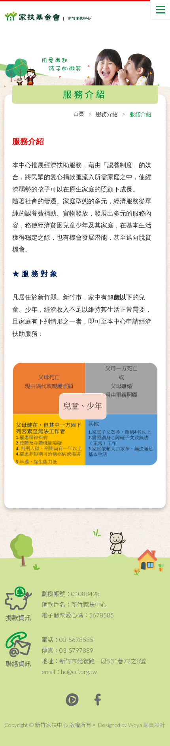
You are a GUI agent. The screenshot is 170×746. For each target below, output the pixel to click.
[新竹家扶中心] (39, 16)
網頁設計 (154, 724)
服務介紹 (107, 114)
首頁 (78, 113)
